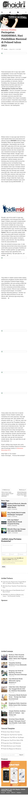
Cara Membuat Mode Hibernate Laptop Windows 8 (16, 680)
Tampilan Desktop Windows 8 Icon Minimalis (18, 664)
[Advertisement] (14, 122)
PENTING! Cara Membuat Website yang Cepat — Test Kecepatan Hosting (13, 595)
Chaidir (6, 49)
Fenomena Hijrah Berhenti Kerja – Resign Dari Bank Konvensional (18, 697)
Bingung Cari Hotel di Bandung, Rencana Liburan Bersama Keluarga (18, 672)
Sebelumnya (6, 490)
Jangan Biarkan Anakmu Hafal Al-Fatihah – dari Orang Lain (17, 713)
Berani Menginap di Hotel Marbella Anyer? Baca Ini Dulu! (14, 591)
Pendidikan (13, 30)
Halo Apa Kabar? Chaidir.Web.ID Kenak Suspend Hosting (14, 522)
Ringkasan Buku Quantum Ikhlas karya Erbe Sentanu (18, 704)
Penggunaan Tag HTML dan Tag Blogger (13, 737)
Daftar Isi (13, 792)
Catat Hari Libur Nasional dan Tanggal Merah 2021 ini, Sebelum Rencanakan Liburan (14, 582)
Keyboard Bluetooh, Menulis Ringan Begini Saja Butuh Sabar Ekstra (17, 505)
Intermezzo (5, 30)
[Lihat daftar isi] (18, 12)
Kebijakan (19, 792)
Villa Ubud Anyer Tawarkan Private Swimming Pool (14, 586)
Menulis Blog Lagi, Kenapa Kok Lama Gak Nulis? (16, 530)
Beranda (3, 792)
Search (21, 755)
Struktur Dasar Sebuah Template (11, 732)
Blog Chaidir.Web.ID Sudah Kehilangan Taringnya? (16, 513)
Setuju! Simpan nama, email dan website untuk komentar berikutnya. (13, 561)
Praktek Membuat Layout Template (12, 746)
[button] (2, 12)
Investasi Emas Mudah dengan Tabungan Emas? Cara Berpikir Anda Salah (17, 721)
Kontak (8, 792)
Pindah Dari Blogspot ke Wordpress (12, 748)
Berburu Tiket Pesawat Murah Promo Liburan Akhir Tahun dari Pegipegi (18, 656)
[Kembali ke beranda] (10, 12)
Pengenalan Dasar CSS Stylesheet (12, 743)
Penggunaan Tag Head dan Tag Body (12, 734)
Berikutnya (22, 490)
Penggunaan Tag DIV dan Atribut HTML (13, 740)
